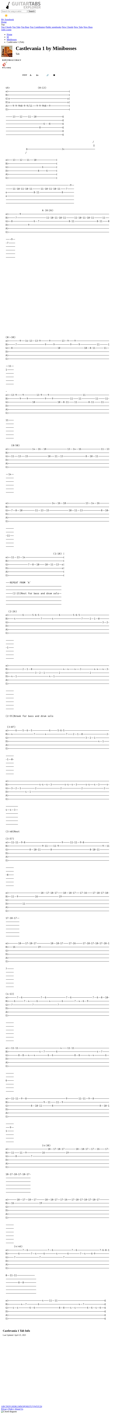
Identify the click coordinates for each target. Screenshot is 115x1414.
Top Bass (25, 27)
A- (31, 75)
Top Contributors (37, 27)
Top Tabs (16, 27)
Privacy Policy (7, 1409)
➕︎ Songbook (10, 75)
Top (3, 24)
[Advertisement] (57, 297)
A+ (37, 75)
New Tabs (78, 27)
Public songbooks (53, 27)
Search (31, 11)
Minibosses (12, 39)
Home (4, 22)
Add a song (6, 29)
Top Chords (6, 27)
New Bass (88, 27)
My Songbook (7, 19)
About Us (18, 1409)
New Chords (67, 27)
